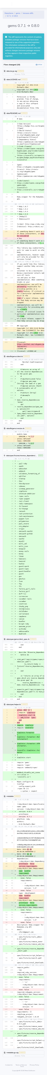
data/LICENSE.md (13, 79)
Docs (22, 1066)
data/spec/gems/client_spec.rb (18, 639)
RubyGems (9, 13)
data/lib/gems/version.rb (15, 428)
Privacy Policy (34, 1065)
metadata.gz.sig (12, 1052)
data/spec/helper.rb (14, 704)
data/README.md (13, 113)
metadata (10, 796)
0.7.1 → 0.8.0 (12, 16)
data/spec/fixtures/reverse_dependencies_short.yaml (26, 455)
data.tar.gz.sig (12, 71)
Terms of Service (21, 1065)
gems (18, 13)
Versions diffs (28, 13)
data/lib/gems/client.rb (15, 356)
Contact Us (9, 1065)
